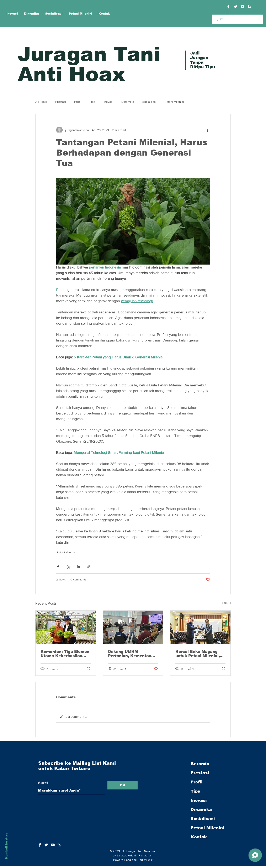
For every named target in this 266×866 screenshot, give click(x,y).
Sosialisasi (149, 101)
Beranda (200, 763)
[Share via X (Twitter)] (68, 567)
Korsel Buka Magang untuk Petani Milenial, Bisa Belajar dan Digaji (198, 654)
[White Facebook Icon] (39, 844)
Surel (43, 783)
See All (226, 602)
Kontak (199, 837)
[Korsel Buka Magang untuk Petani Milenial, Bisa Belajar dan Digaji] (200, 627)
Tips (92, 101)
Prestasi (60, 101)
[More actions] (207, 129)
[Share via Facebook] (58, 567)
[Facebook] (228, 6)
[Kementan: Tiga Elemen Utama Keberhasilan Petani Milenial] (66, 627)
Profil (77, 101)
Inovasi (108, 101)
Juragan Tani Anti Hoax (89, 64)
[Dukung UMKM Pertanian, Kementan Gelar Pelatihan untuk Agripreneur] (133, 627)
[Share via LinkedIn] (78, 567)
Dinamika (127, 101)
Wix (150, 859)
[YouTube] (242, 6)
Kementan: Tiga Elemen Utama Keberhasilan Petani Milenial (65, 654)
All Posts (41, 101)
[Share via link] (89, 567)
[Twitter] (235, 6)
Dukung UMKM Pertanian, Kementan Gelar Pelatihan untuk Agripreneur (130, 654)
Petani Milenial (174, 101)
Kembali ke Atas (6, 846)
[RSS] (249, 6)
